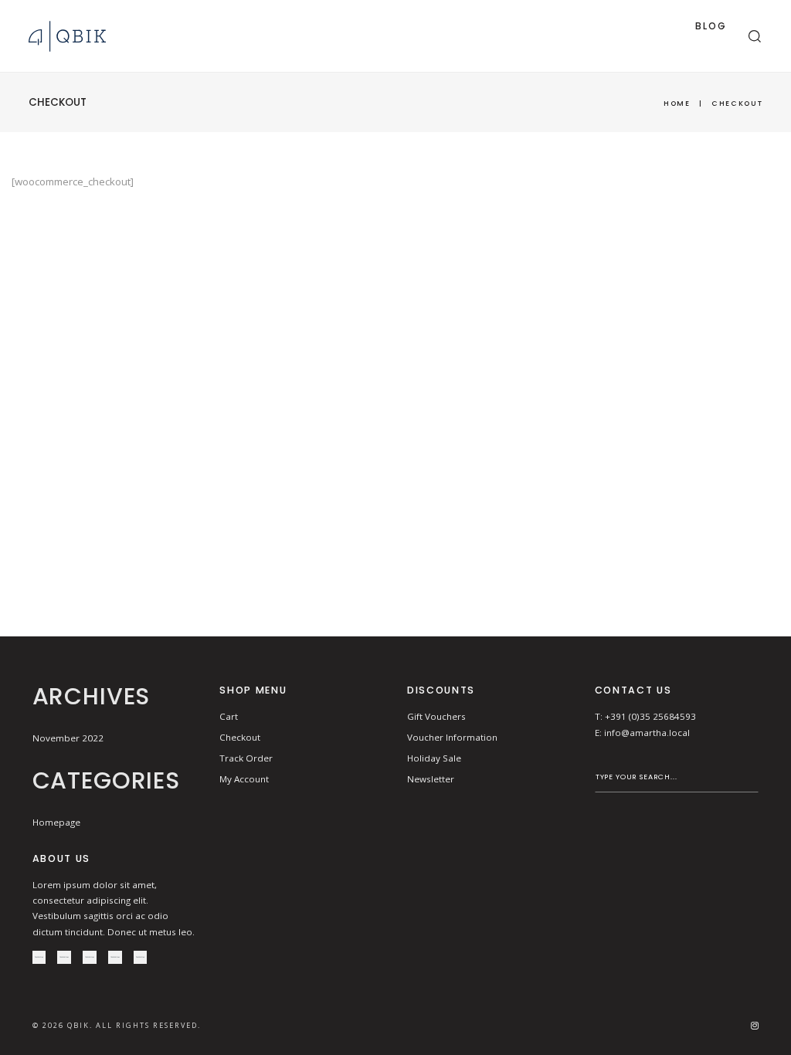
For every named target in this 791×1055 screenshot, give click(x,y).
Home (677, 103)
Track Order (246, 758)
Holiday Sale (434, 758)
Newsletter (430, 779)
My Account (244, 779)
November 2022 (68, 738)
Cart (228, 716)
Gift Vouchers (436, 716)
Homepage (56, 822)
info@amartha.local (647, 732)
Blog (711, 25)
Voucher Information (452, 737)
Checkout (239, 737)
